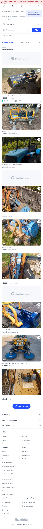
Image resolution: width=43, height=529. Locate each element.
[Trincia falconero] (21, 202)
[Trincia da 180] (21, 318)
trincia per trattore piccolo (16, 11)
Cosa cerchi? (6, 20)
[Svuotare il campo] (39, 24)
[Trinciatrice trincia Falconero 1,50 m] (21, 85)
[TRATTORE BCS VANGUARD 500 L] (21, 153)
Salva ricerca (8, 42)
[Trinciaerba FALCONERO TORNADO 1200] (21, 351)
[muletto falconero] (21, 269)
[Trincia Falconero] (21, 235)
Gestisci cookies (7, 459)
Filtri (36, 30)
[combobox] (21, 24)
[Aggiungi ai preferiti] (38, 70)
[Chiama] (40, 101)
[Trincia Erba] (21, 119)
